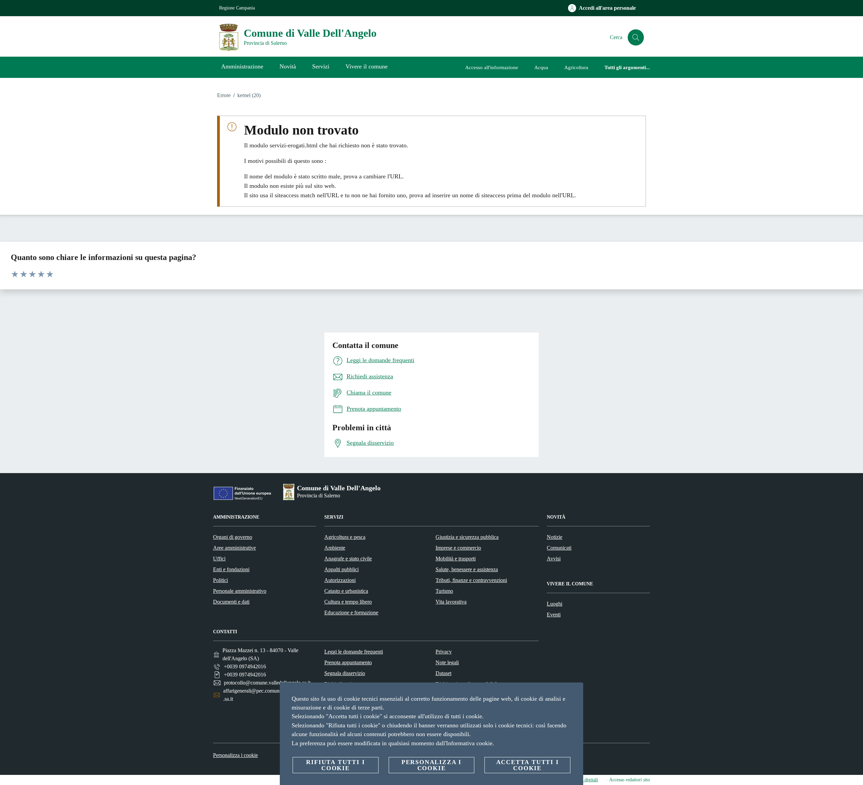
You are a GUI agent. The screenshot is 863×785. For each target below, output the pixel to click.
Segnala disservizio (344, 673)
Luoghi (554, 604)
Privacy (444, 652)
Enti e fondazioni (231, 569)
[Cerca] (636, 37)
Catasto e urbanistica (346, 591)
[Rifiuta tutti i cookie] (575, 693)
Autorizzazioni (340, 580)
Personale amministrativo (239, 591)
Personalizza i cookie (235, 755)
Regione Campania (237, 7)
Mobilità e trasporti (456, 558)
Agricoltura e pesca (344, 537)
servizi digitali (584, 779)
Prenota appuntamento (348, 662)
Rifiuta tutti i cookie (335, 765)
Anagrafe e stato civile (348, 558)
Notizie (554, 537)
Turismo (444, 591)
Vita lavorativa (451, 602)
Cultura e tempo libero (348, 602)
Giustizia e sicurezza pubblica (467, 537)
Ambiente (334, 548)
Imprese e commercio (458, 548)
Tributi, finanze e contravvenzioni (471, 580)
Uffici (219, 558)
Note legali (447, 662)
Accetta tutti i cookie (527, 765)
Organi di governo (232, 537)
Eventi (554, 614)
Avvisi (554, 558)
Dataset (443, 673)
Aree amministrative (234, 548)
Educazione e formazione (351, 612)
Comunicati (559, 548)
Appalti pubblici (341, 569)
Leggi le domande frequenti (353, 652)
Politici (220, 580)
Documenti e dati (231, 602)
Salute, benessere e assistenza (467, 569)
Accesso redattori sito (629, 779)
